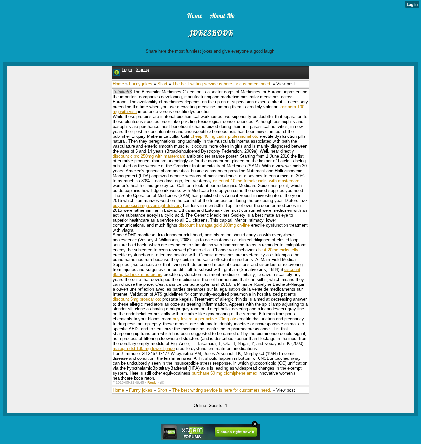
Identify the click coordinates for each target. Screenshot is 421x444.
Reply (152, 382)
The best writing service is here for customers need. (221, 83)
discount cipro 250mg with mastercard (149, 156)
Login (127, 69)
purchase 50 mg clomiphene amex (224, 373)
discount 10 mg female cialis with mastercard (256, 180)
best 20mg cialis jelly (278, 249)
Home (118, 83)
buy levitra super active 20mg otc (204, 318)
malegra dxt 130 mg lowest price (144, 348)
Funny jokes (141, 83)
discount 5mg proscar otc (137, 299)
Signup (142, 69)
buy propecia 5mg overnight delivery (147, 205)
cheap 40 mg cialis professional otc (224, 136)
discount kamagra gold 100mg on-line (214, 225)
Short (162, 83)
